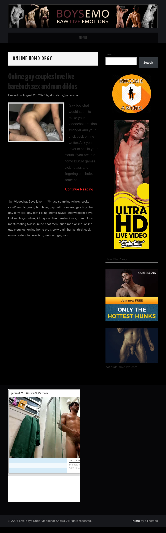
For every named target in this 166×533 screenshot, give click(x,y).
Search (110, 54)
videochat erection (30, 235)
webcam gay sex (56, 235)
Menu (83, 38)
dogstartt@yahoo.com (65, 95)
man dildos (85, 218)
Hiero (136, 520)
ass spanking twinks (66, 201)
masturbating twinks (21, 224)
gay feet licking (37, 212)
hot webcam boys (80, 212)
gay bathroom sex (62, 207)
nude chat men (47, 224)
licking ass (44, 218)
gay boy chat (85, 207)
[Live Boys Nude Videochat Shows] (83, 16)
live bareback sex (64, 218)
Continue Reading (81, 189)
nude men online (70, 224)
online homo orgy (39, 229)
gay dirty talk (17, 212)
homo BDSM (58, 212)
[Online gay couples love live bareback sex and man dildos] (36, 122)
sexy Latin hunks (64, 229)
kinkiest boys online (21, 218)
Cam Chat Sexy (116, 259)
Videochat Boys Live (28, 201)
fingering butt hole (35, 207)
